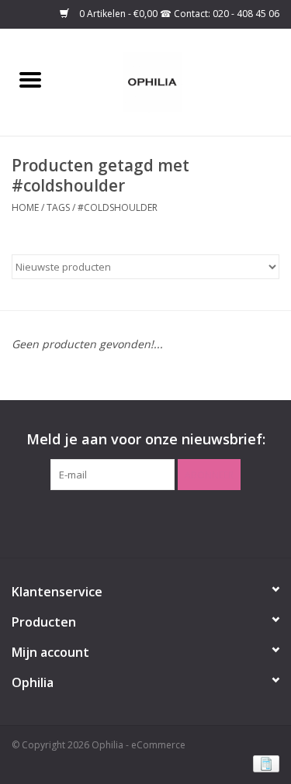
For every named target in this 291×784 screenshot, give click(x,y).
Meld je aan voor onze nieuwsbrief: (145, 439)
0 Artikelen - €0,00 (118, 13)
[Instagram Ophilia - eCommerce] (159, 521)
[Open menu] (30, 79)
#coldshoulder (118, 207)
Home (25, 207)
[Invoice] (263, 762)
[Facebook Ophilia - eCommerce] (132, 521)
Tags (58, 207)
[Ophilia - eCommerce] (176, 81)
